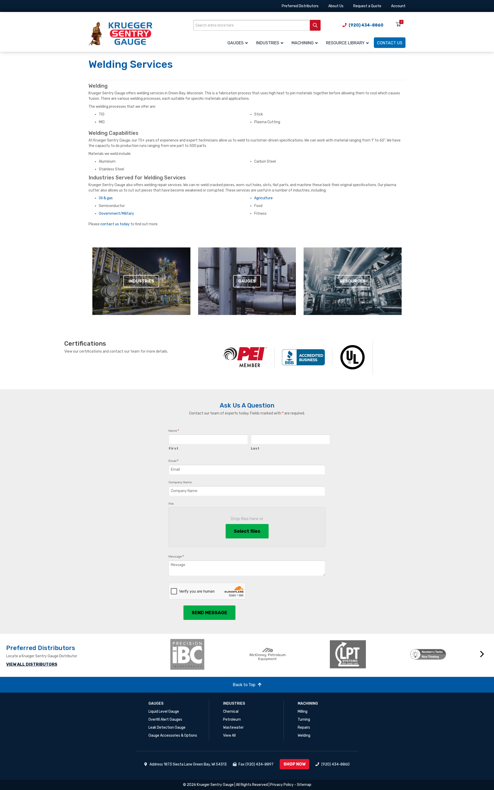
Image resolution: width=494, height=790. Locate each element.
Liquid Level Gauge (163, 711)
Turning (304, 719)
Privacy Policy (282, 785)
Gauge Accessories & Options (172, 735)
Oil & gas (106, 198)
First (173, 448)
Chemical (231, 711)
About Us (335, 6)
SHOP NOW (294, 764)
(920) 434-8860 (335, 764)
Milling (302, 711)
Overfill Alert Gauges (165, 719)
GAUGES (155, 703)
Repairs (304, 727)
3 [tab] (335, 675)
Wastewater (233, 727)
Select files (247, 531)
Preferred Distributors (300, 6)
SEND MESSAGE (209, 613)
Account (398, 6)
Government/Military (116, 213)
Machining (308, 703)
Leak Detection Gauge (167, 727)
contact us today (115, 224)
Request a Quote (367, 6)
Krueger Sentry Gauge (215, 785)
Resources (353, 281)
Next (482, 654)
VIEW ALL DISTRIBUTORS (31, 664)
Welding (304, 735)
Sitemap (304, 785)
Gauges (247, 281)
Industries (141, 281)
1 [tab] (319, 675)
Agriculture (263, 198)
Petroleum (232, 719)
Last (255, 448)
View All (229, 735)
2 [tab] (327, 675)
